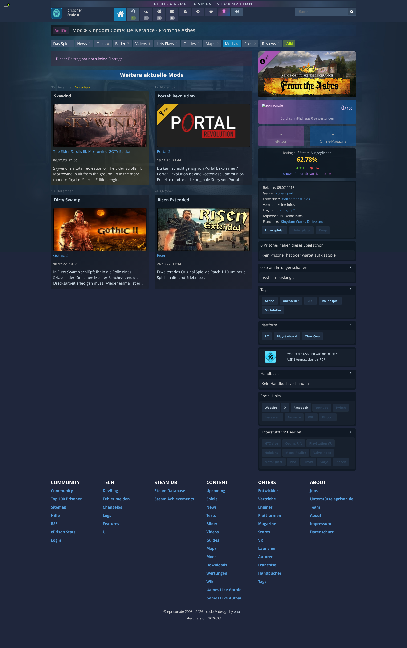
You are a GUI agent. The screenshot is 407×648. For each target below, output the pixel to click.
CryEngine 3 (286, 210)
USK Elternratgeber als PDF (306, 359)
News (83, 43)
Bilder (122, 43)
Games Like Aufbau (224, 598)
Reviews (270, 43)
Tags (262, 581)
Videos (142, 43)
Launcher (267, 548)
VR (260, 540)
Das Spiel (61, 43)
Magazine (267, 523)
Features (111, 523)
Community (62, 490)
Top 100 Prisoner (66, 498)
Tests (103, 43)
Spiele (212, 498)
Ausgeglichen (321, 153)
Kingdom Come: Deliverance (303, 221)
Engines (265, 507)
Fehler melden (116, 498)
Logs (107, 515)
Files (250, 43)
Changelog (112, 507)
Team (315, 507)
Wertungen (216, 573)
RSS (54, 523)
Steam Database (170, 490)
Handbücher (269, 573)
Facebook (301, 407)
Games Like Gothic (223, 589)
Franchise (267, 565)
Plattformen (269, 515)
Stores (264, 531)
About (316, 515)
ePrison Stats (63, 531)
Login (56, 540)
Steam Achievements (174, 498)
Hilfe (55, 515)
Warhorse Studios (296, 199)
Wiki (289, 43)
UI (105, 531)
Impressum (320, 523)
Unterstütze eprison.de (331, 498)
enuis (238, 612)
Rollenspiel (284, 193)
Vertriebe (267, 498)
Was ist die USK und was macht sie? (312, 354)
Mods (231, 43)
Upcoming (215, 490)
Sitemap (58, 507)
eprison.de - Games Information (203, 4)
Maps (212, 43)
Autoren (265, 556)
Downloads (216, 565)
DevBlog (110, 490)
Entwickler (268, 490)
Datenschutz (322, 531)
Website (271, 407)
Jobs (314, 490)
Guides (191, 43)
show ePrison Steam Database (307, 174)
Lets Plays (167, 43)
